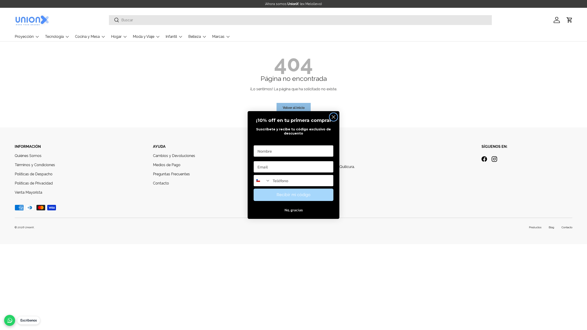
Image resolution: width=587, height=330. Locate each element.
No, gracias (294, 210)
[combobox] (262, 180)
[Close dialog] (333, 117)
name (259, 141)
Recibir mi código (293, 194)
